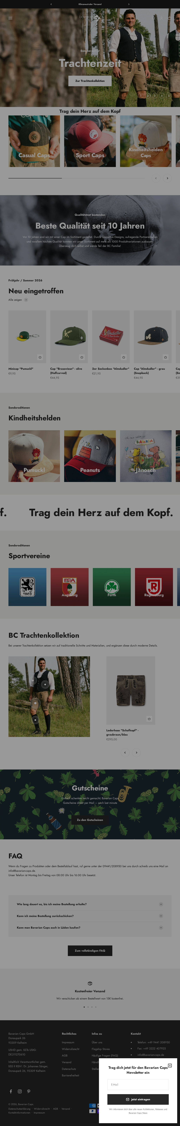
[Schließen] (170, 1065)
